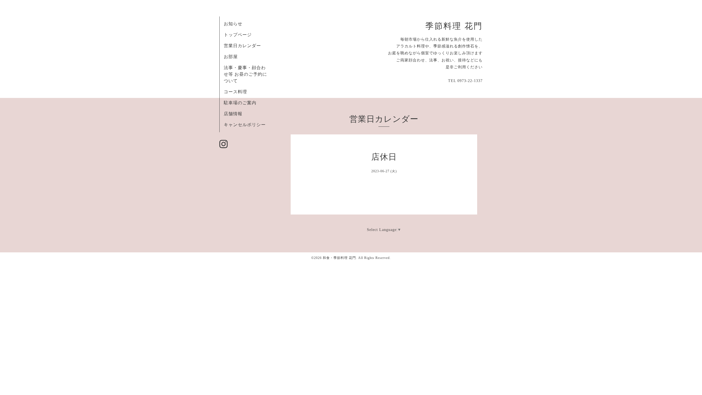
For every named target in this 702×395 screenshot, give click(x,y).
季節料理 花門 (454, 26)
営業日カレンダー (242, 45)
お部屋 (231, 56)
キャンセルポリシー (245, 124)
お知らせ (233, 23)
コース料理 (235, 91)
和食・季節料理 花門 (339, 258)
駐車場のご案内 (240, 102)
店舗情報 (233, 113)
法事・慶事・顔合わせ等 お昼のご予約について (245, 74)
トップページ (238, 34)
